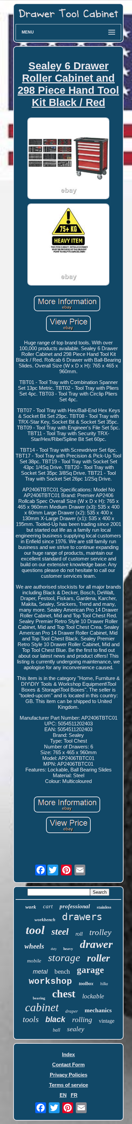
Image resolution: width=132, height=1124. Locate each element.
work (30, 907)
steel (60, 931)
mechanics (98, 1010)
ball (56, 1030)
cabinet (42, 1007)
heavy (68, 949)
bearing (39, 998)
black (55, 1019)
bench (62, 971)
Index (68, 1054)
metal (40, 971)
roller (98, 957)
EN (63, 1095)
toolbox (86, 983)
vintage (106, 1021)
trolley (100, 932)
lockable (93, 996)
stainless (104, 907)
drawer (96, 944)
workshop (50, 981)
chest (63, 994)
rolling (82, 1019)
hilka (104, 983)
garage (90, 970)
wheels (34, 946)
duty (54, 949)
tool (35, 930)
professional (75, 906)
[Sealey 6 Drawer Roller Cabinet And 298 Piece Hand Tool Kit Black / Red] (68, 159)
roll (79, 934)
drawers (82, 916)
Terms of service (68, 1085)
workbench (45, 919)
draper (71, 1011)
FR (74, 1095)
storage (64, 957)
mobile (34, 960)
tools (31, 1019)
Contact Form (68, 1064)
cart (48, 906)
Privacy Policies (68, 1075)
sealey (75, 1029)
